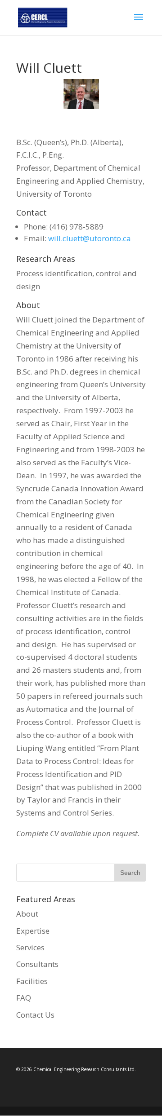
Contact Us (35, 1015)
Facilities (32, 981)
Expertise (33, 931)
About (27, 914)
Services (30, 947)
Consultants (37, 964)
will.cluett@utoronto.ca (89, 238)
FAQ (23, 997)
